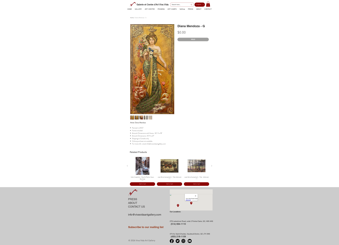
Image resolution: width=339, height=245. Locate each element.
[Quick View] (142, 166)
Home (132, 18)
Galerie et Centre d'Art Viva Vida (153, 4)
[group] (169, 171)
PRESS (132, 199)
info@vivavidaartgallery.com (144, 214)
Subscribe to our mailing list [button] (145, 227)
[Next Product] (212, 166)
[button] (208, 4)
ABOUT (132, 202)
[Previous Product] (127, 166)
